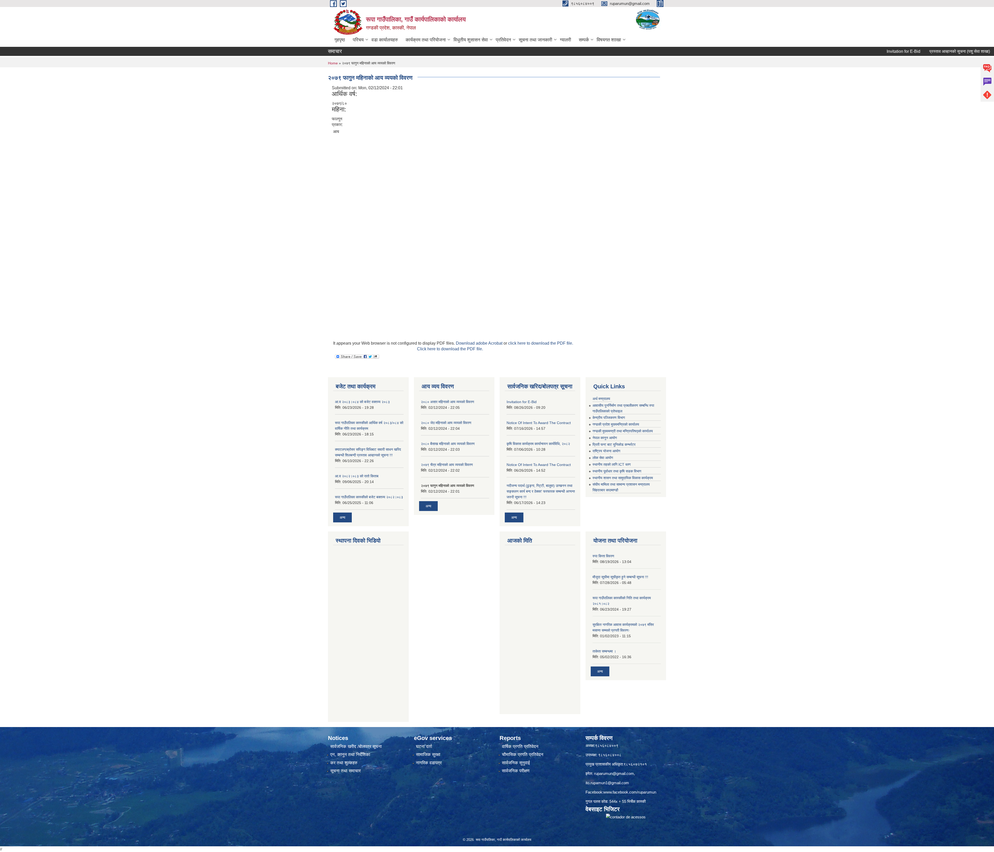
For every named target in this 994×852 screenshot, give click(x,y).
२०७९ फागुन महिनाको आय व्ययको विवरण (447, 486)
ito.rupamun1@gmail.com (607, 783)
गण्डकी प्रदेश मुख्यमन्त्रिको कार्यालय (616, 424)
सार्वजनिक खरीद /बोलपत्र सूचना (356, 746)
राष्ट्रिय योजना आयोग (606, 451)
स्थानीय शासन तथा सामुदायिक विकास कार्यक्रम (623, 478)
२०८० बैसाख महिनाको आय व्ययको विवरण (448, 444)
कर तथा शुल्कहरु (343, 762)
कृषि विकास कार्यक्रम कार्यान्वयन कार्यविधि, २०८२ (538, 444)
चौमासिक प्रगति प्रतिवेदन (522, 754)
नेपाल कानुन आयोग (605, 438)
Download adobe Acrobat (479, 343)
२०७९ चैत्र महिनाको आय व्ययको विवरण (447, 465)
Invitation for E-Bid (871, 51)
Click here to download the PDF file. (450, 349)
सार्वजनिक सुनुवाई (516, 762)
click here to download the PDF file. (540, 343)
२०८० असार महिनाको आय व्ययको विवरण (447, 402)
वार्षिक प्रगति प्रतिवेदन (520, 746)
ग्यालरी (565, 39)
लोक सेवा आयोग (603, 458)
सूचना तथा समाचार (345, 770)
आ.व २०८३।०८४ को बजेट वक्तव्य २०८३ (362, 402)
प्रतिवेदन (503, 39)
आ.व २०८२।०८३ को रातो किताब (356, 476)
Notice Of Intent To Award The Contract (539, 423)
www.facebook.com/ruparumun (629, 792)
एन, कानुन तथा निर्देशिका (350, 754)
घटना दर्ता (424, 746)
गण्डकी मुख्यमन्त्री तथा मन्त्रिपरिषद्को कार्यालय (623, 431)
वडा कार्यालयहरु (384, 39)
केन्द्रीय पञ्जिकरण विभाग (609, 418)
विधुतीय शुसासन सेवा (471, 39)
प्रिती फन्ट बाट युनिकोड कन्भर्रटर (614, 444)
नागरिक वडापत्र (429, 762)
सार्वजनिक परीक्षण (515, 770)
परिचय (358, 39)
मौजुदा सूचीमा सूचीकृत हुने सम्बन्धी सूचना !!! (620, 577)
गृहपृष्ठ (339, 39)
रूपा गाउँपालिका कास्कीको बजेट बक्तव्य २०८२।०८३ (369, 497)
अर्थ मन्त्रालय (601, 399)
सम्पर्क (584, 39)
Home (333, 63)
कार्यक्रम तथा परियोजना (426, 39)
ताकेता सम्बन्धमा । (604, 651)
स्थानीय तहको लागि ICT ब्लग (612, 464)
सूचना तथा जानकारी (535, 39)
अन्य (342, 517)
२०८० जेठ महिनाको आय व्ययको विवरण (446, 423)
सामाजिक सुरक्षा (428, 754)
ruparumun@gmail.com (614, 773)
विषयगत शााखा (609, 39)
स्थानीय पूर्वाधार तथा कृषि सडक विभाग (617, 471)
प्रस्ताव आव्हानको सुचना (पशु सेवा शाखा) (927, 51)
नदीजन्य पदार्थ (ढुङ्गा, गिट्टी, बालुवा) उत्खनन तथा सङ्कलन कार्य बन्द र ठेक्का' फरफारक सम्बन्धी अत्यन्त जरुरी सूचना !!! (541, 491)
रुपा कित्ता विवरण (603, 556)
